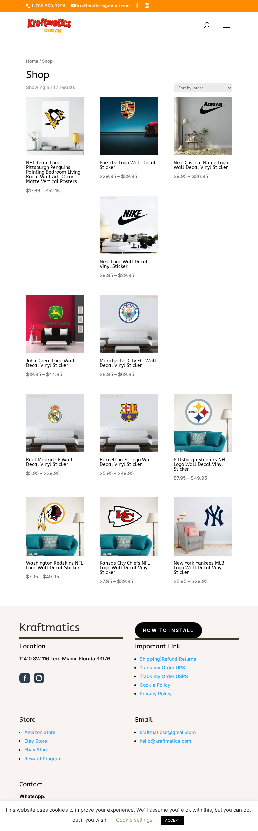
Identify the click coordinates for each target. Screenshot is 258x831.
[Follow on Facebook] (24, 678)
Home (32, 61)
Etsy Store (35, 741)
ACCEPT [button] (172, 820)
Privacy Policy (156, 693)
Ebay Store (36, 749)
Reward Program (42, 758)
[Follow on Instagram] (39, 678)
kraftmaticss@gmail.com (168, 732)
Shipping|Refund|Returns (168, 659)
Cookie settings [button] (134, 820)
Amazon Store (39, 732)
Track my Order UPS (162, 667)
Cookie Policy (155, 685)
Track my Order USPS (164, 676)
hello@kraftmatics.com (165, 741)
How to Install (168, 630)
